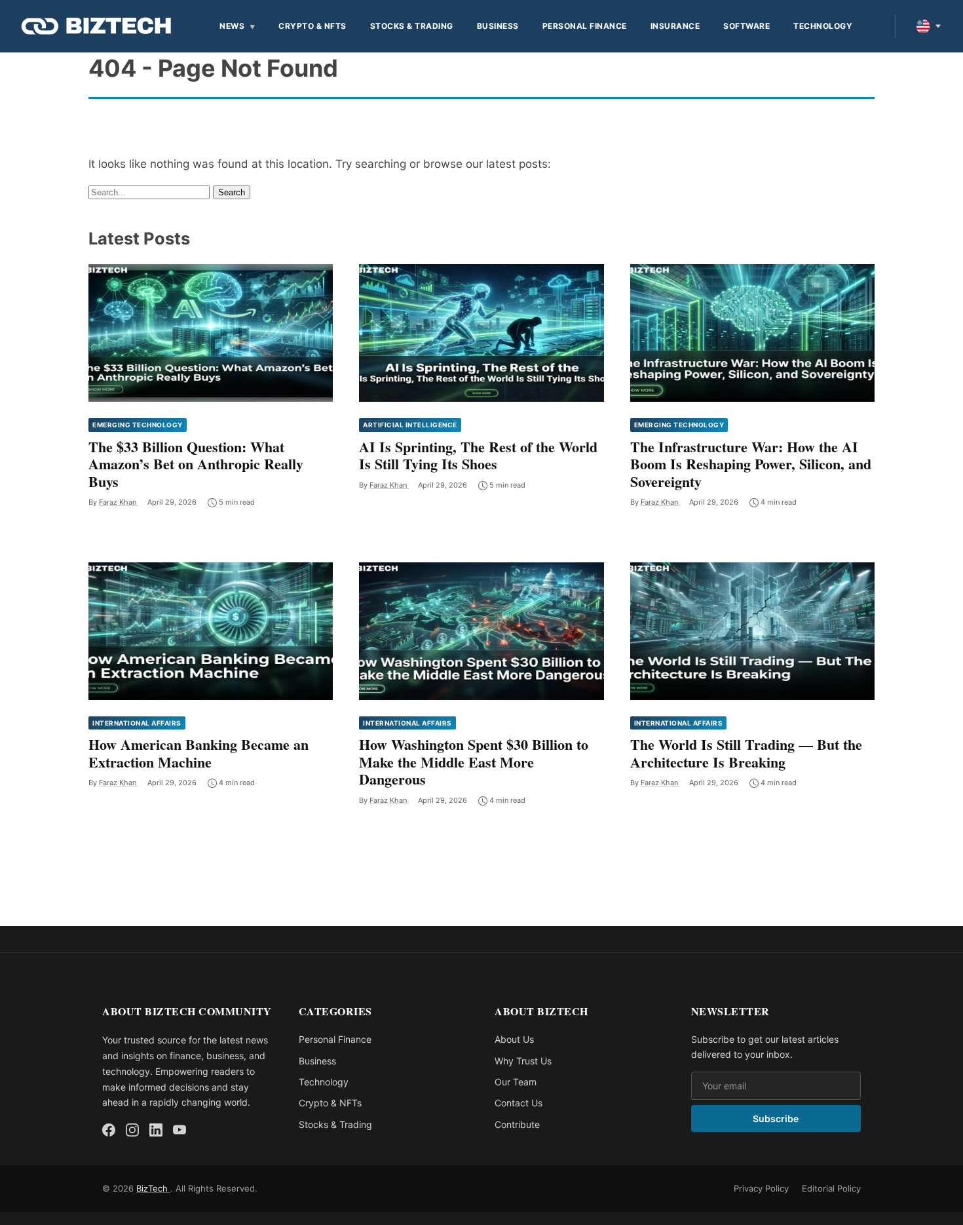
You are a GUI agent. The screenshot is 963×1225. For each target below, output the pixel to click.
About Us (514, 1039)
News (231, 26)
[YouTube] (179, 1130)
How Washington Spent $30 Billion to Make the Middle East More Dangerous (473, 761)
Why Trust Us (523, 1060)
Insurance (675, 26)
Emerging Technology (137, 425)
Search (231, 192)
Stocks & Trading (411, 26)
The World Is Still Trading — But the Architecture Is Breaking (746, 752)
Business (498, 26)
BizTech (153, 1188)
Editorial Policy (831, 1188)
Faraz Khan (118, 502)
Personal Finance (584, 26)
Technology (822, 26)
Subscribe (776, 1118)
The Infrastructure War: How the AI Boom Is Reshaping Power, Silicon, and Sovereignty (750, 464)
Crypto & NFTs (312, 26)
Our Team (516, 1081)
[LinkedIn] (155, 1130)
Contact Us (518, 1102)
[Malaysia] (929, 26)
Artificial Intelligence (410, 425)
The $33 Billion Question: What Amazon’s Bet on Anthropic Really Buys (195, 464)
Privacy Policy (761, 1188)
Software (746, 26)
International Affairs (136, 723)
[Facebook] (108, 1130)
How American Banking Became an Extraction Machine (198, 752)
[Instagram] (132, 1130)
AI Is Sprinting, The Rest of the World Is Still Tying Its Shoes (478, 455)
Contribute (517, 1124)
